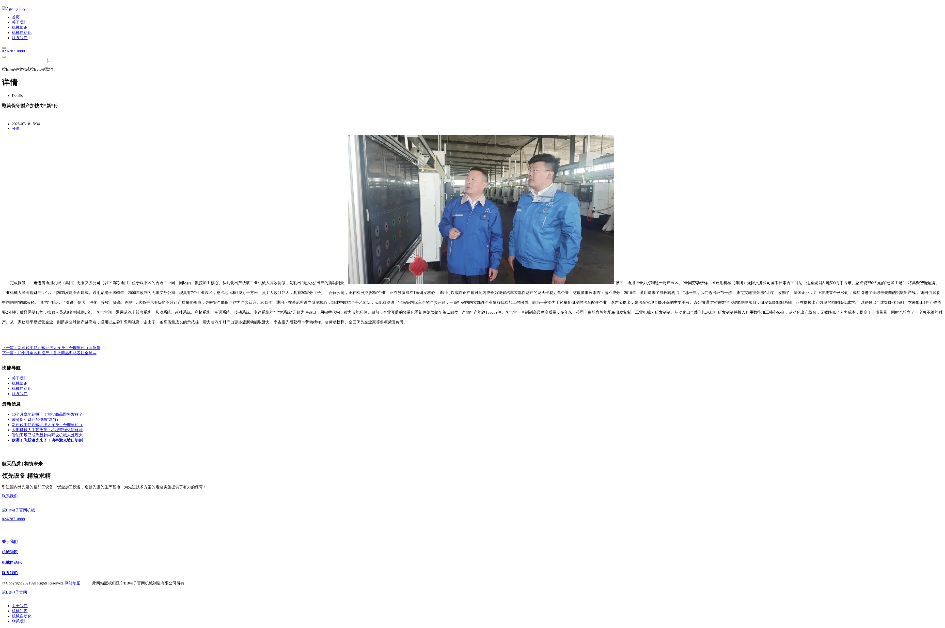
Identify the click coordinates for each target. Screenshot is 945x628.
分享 (16, 128)
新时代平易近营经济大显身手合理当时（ (47, 425)
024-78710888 (13, 51)
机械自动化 (12, 562)
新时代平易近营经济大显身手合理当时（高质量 (59, 348)
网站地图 (72, 583)
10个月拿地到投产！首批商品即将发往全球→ (57, 353)
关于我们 (10, 541)
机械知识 (10, 552)
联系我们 (10, 496)
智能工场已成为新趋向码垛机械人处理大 (47, 435)
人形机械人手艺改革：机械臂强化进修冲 (47, 430)
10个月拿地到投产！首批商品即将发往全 (47, 414)
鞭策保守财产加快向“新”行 (35, 419)
